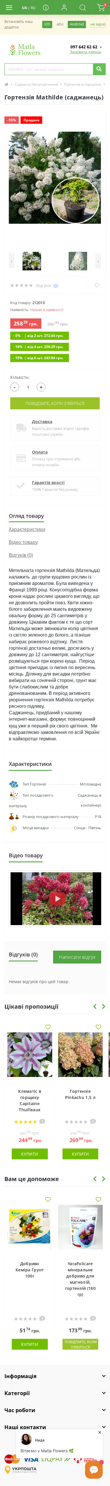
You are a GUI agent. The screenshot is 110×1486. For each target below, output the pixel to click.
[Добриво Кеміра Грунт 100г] (29, 1230)
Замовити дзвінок (85, 51)
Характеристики (27, 529)
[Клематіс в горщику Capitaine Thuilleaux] (29, 1057)
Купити (29, 1154)
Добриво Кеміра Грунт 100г (30, 1270)
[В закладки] (48, 1027)
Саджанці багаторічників (36, 84)
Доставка (42, 421)
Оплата (40, 452)
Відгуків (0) (21, 555)
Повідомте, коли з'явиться (55, 403)
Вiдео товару (23, 542)
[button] (64, 7)
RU (33, 7)
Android (77, 24)
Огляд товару (26, 515)
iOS (47, 24)
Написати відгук (77, 957)
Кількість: (20, 377)
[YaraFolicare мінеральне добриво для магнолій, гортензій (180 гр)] (80, 1230)
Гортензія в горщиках (82, 84)
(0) (55, 285)
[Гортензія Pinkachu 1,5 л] (80, 1057)
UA (24, 7)
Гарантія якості (48, 482)
